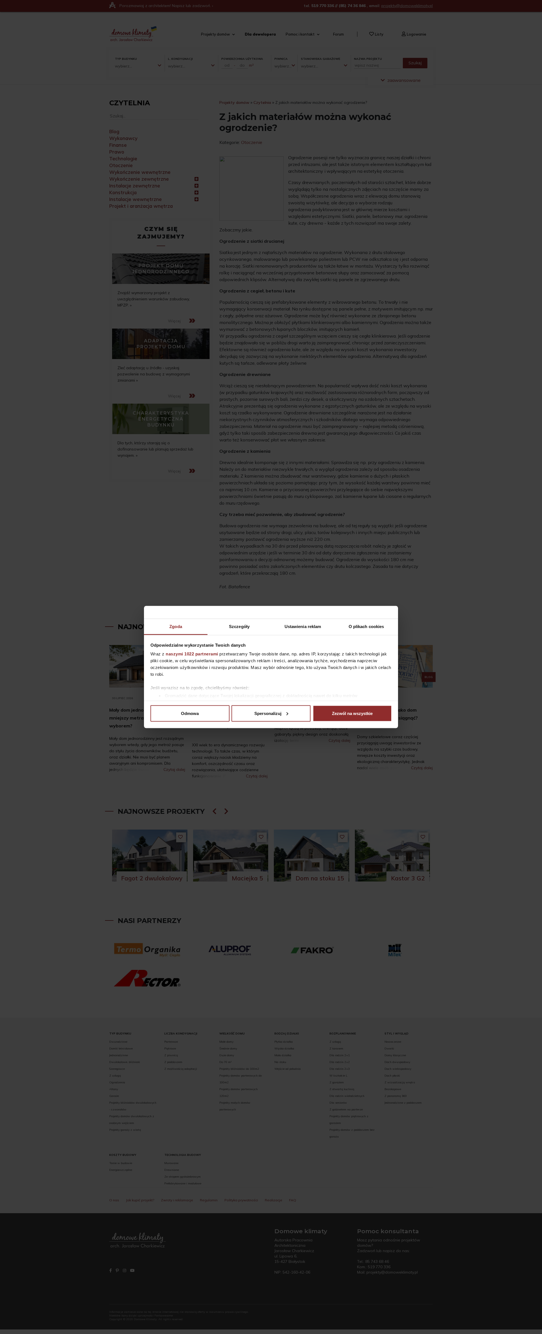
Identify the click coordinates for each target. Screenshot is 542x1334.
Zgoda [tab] (175, 626)
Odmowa (190, 713)
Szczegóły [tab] (239, 626)
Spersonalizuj (267, 713)
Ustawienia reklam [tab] (303, 626)
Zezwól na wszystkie (352, 713)
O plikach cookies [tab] (366, 626)
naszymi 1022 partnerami (192, 653)
